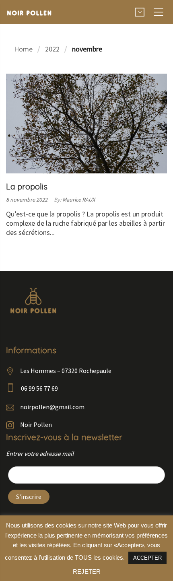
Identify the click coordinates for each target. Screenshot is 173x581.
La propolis (26, 186)
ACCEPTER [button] (147, 558)
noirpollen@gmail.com (52, 407)
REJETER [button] (87, 571)
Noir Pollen (36, 424)
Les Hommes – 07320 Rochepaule (65, 371)
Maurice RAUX (78, 199)
